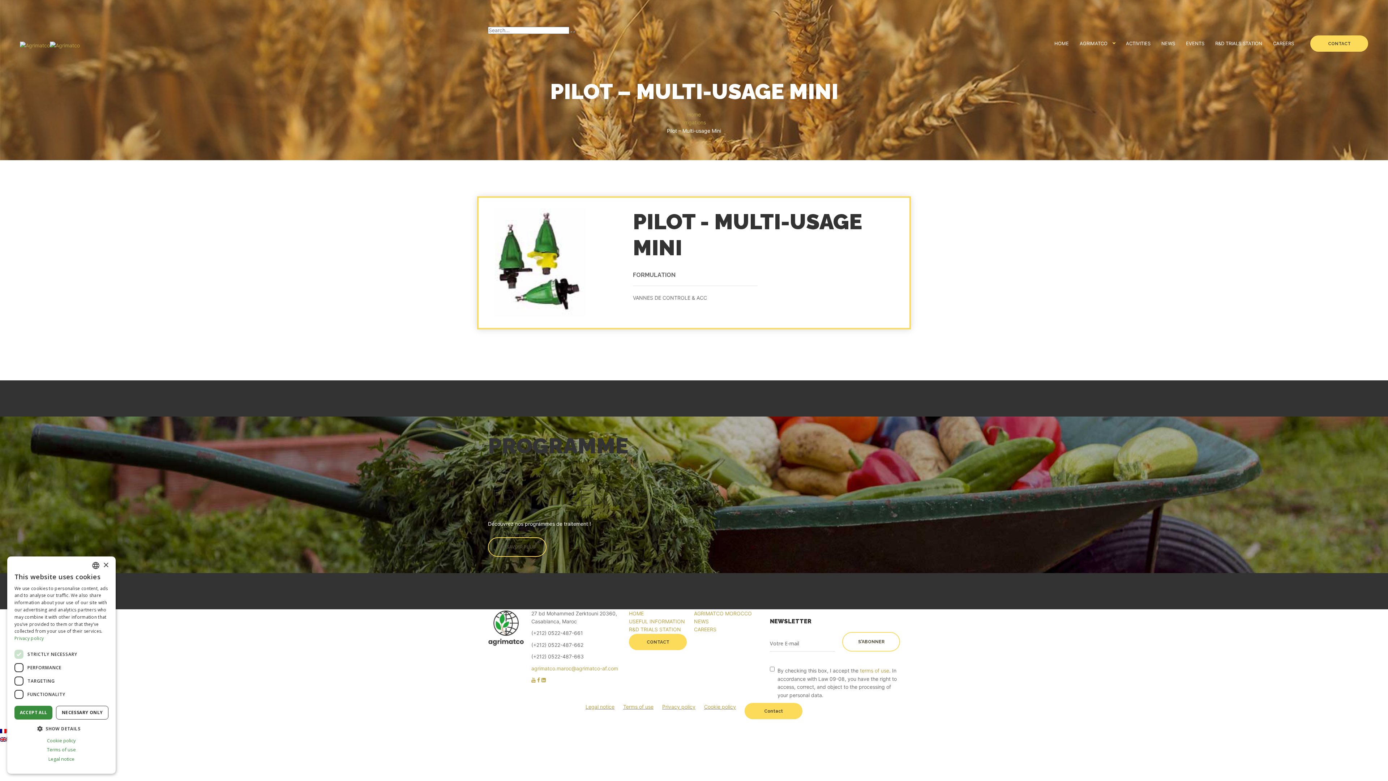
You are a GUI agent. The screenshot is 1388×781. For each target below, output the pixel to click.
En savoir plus (517, 547)
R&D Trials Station (1238, 43)
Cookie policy (720, 707)
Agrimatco (1094, 43)
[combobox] (95, 565)
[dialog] (61, 665)
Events (1195, 43)
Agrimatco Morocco (723, 613)
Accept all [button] (33, 712)
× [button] (105, 565)
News (1168, 43)
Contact (1339, 43)
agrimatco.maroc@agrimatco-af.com (574, 668)
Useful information (657, 621)
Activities (1138, 43)
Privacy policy (678, 707)
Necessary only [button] (82, 712)
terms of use (874, 670)
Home (1061, 43)
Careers (1283, 43)
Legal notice (600, 707)
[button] (61, 728)
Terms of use (638, 707)
